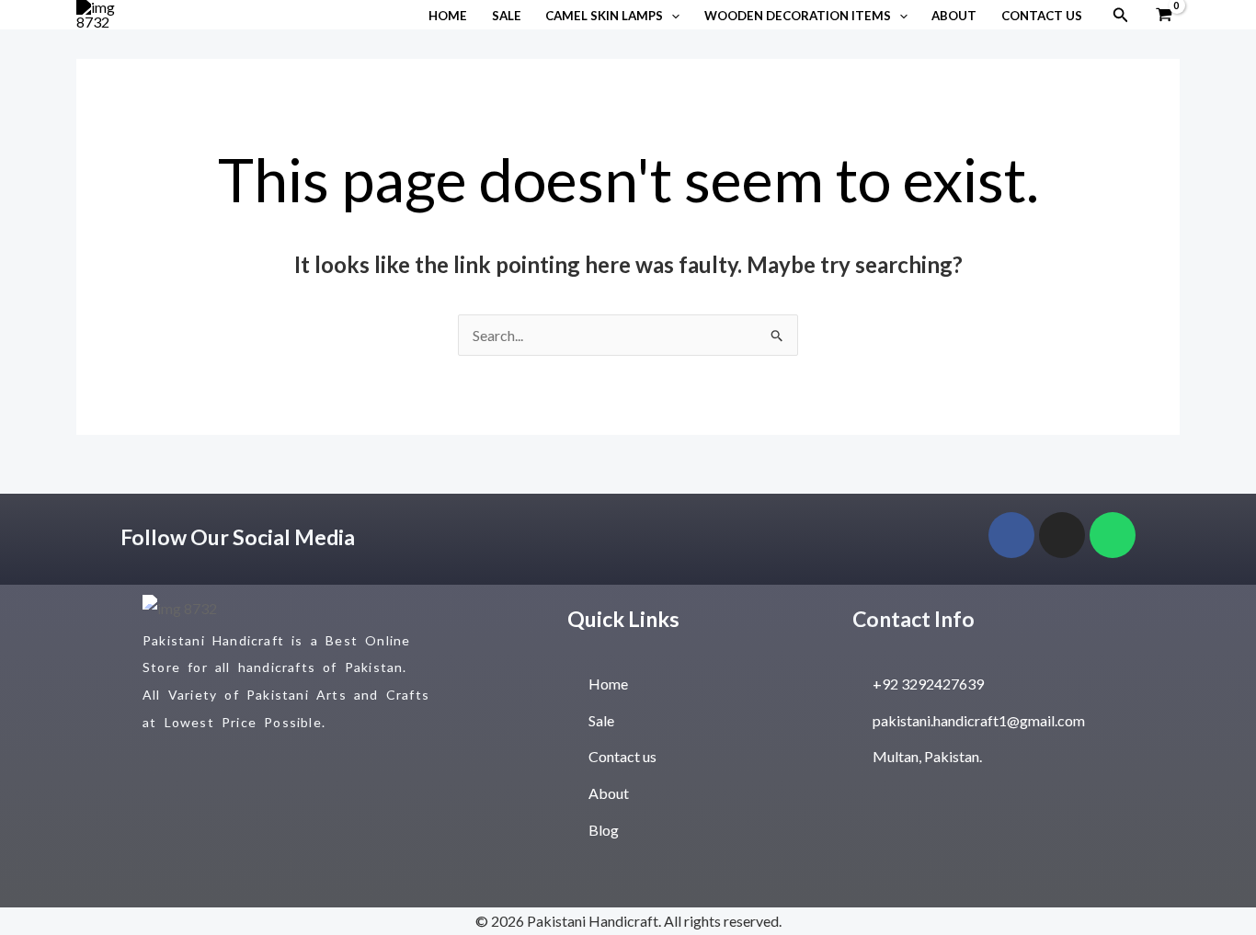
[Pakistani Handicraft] (99, 12)
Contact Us (1041, 15)
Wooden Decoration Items (797, 15)
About (953, 15)
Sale (506, 15)
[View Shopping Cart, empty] (1164, 15)
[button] (671, 15)
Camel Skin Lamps (604, 15)
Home (447, 15)
